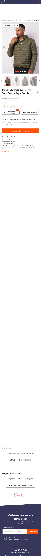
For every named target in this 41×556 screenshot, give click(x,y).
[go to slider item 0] (7, 81)
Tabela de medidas (31, 112)
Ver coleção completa (20, 131)
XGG (22, 106)
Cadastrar (33, 531)
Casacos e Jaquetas (24, 20)
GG (16, 106)
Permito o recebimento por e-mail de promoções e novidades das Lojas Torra (17, 538)
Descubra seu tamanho (12, 112)
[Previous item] (1, 2)
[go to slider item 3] (33, 81)
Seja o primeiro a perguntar (20, 485)
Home (4, 20)
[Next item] (39, 2)
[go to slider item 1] (16, 81)
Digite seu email (9, 527)
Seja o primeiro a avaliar (20, 460)
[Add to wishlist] (37, 91)
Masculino (11, 20)
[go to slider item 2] (25, 81)
